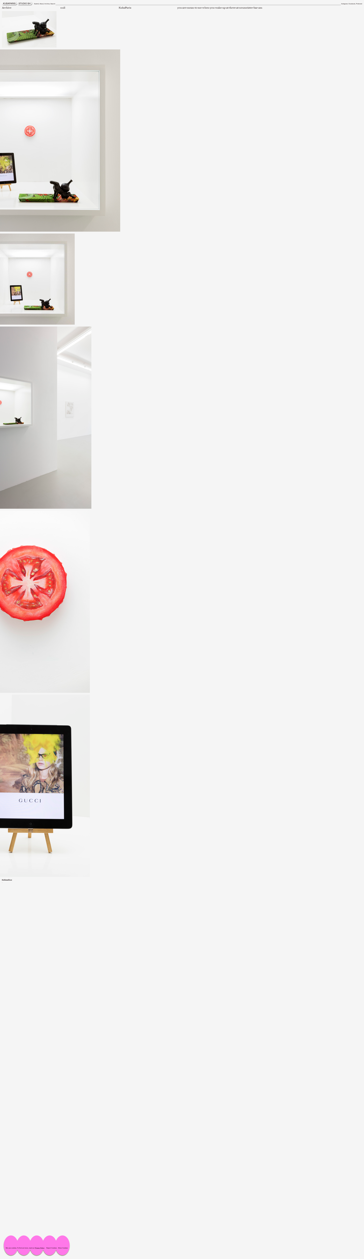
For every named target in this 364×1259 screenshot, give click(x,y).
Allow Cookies (63, 1248)
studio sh (25, 3)
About (42, 4)
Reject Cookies (51, 1248)
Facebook (352, 4)
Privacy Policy (39, 1248)
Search (52, 4)
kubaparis (9, 3)
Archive (47, 4)
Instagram (344, 4)
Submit (36, 4)
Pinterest (359, 4)
